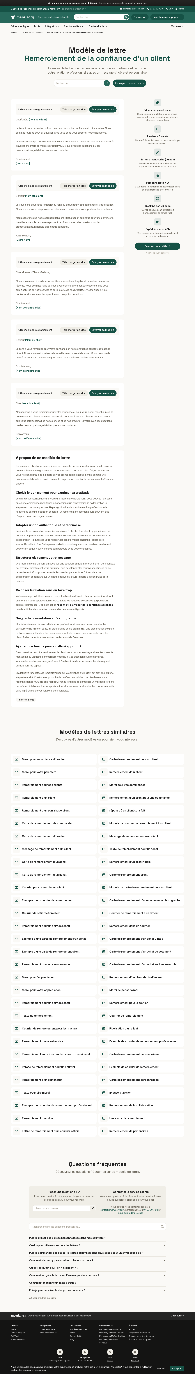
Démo (181, 9)
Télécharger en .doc (74, 109)
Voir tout (103, 1343)
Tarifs (37, 26)
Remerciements (54, 32)
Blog (72, 1339)
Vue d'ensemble (47, 1329)
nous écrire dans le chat (130, 1213)
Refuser (161, 1368)
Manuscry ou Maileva (108, 1339)
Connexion (140, 17)
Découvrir (176, 1315)
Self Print (15, 1336)
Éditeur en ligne (20, 26)
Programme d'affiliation (139, 1333)
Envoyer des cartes (128, 83)
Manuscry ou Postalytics (110, 1329)
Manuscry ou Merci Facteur (111, 1333)
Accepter (177, 1368)
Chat (171, 9)
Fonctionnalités (72, 26)
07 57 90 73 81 (156, 9)
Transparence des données (141, 1336)
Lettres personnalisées (32, 32)
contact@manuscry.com (134, 9)
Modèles (176, 26)
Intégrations (52, 26)
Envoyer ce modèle (103, 109)
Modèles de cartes (78, 1329)
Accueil (14, 32)
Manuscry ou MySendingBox (112, 1336)
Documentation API (48, 1333)
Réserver (135, 1360)
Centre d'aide (97, 26)
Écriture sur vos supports (140, 1339)
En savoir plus (39, 1370)
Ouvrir (110, 1360)
